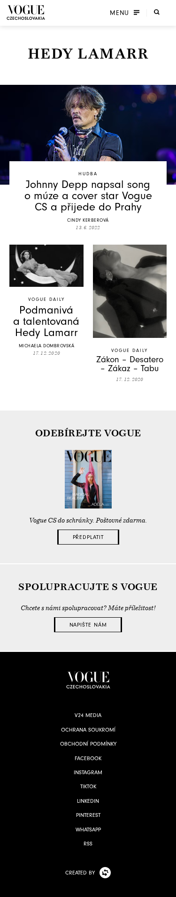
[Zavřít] (166, 887)
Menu (119, 12)
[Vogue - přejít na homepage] (26, 12)
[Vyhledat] (157, 12)
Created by (80, 872)
